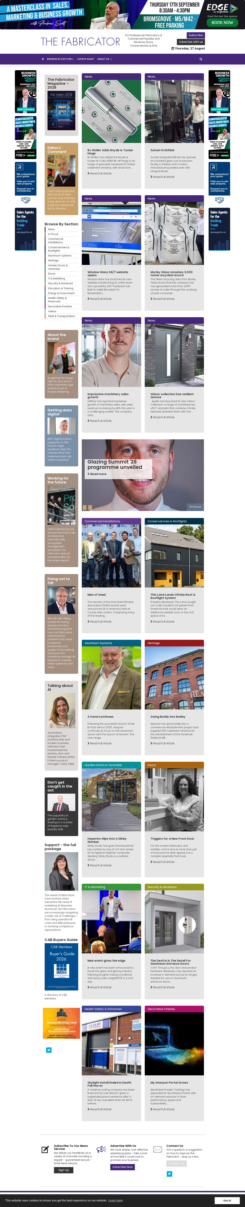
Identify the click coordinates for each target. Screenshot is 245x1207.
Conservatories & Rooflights (58, 249)
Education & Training (60, 288)
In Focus (53, 234)
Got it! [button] (227, 1200)
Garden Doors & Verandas (58, 267)
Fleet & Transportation (61, 316)
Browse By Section (59, 59)
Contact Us (177, 1163)
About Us (103, 59)
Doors (51, 273)
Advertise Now (122, 1167)
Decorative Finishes (60, 306)
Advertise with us (191, 42)
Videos (52, 311)
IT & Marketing (56, 278)
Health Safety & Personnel (57, 299)
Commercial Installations (55, 240)
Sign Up (63, 1170)
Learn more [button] (115, 1200)
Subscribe (196, 35)
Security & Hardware (60, 283)
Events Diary (85, 59)
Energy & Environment (61, 293)
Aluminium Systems (60, 255)
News (51, 229)
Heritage (53, 260)
